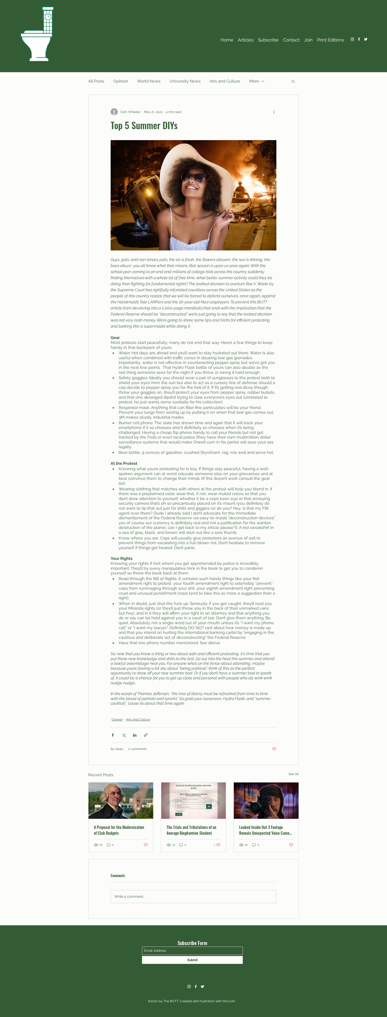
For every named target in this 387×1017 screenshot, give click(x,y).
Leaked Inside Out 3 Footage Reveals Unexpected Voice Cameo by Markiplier (265, 830)
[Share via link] (146, 735)
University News (185, 81)
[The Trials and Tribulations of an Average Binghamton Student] (193, 800)
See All (293, 774)
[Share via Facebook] (113, 735)
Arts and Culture (225, 81)
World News (149, 81)
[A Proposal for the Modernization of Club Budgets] (120, 800)
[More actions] (273, 112)
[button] (293, 81)
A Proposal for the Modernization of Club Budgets (119, 830)
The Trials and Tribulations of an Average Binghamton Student (191, 830)
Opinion (120, 81)
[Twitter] (365, 39)
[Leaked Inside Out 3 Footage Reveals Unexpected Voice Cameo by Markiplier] (266, 800)
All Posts (96, 81)
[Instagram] (352, 39)
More (254, 81)
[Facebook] (359, 39)
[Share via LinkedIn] (135, 735)
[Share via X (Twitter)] (124, 735)
